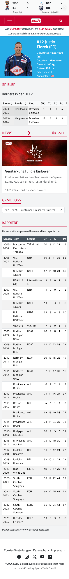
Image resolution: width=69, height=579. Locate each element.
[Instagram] (26, 557)
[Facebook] (19, 557)
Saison (6, 103)
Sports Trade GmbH (45, 568)
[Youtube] (42, 557)
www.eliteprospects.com (46, 231)
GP (42, 103)
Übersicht (59, 133)
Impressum (58, 550)
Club (31, 103)
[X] (34, 557)
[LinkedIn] (50, 557)
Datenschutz (41, 550)
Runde (18, 103)
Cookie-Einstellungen (17, 550)
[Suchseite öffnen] (61, 20)
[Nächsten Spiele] (64, 8)
